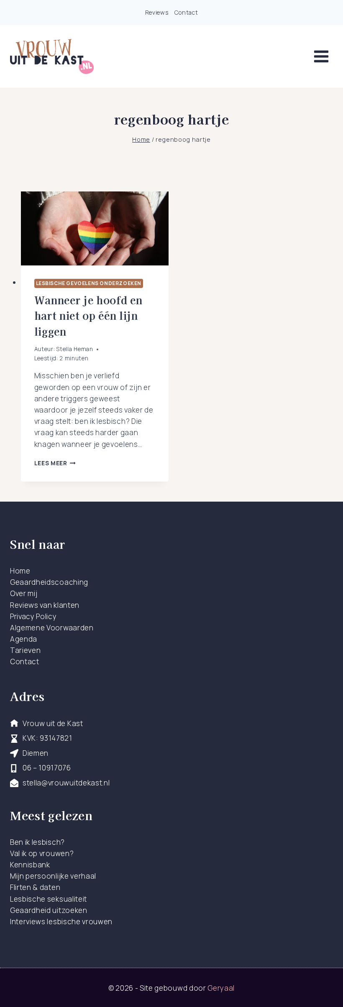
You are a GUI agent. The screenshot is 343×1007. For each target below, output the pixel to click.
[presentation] (95, 228)
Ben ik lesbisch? (37, 842)
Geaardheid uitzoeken (48, 910)
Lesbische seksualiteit (48, 899)
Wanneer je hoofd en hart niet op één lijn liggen (88, 315)
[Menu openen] (321, 56)
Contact (186, 12)
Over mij (23, 593)
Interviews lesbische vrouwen (61, 921)
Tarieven (25, 650)
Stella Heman (74, 349)
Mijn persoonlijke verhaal (53, 876)
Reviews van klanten (44, 605)
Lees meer (55, 463)
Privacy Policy (33, 616)
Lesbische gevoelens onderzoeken (88, 283)
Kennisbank (30, 864)
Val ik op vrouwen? (42, 853)
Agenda (23, 639)
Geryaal (221, 988)
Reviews (157, 12)
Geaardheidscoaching (49, 582)
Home (20, 571)
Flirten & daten (35, 887)
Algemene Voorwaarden (52, 627)
